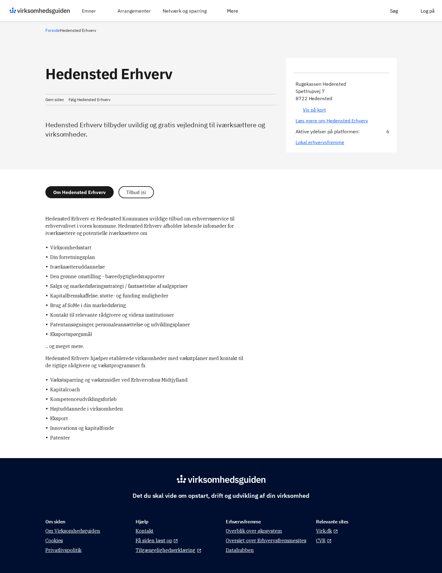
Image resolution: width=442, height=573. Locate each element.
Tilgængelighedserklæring (165, 550)
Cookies (54, 541)
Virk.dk (324, 531)
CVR (321, 541)
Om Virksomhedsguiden (72, 531)
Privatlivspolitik (63, 550)
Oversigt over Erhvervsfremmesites (266, 541)
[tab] (79, 192)
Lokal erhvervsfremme (320, 142)
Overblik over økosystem (254, 531)
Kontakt (144, 531)
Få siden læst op (154, 541)
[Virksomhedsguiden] (39, 11)
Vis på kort (314, 110)
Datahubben (240, 550)
